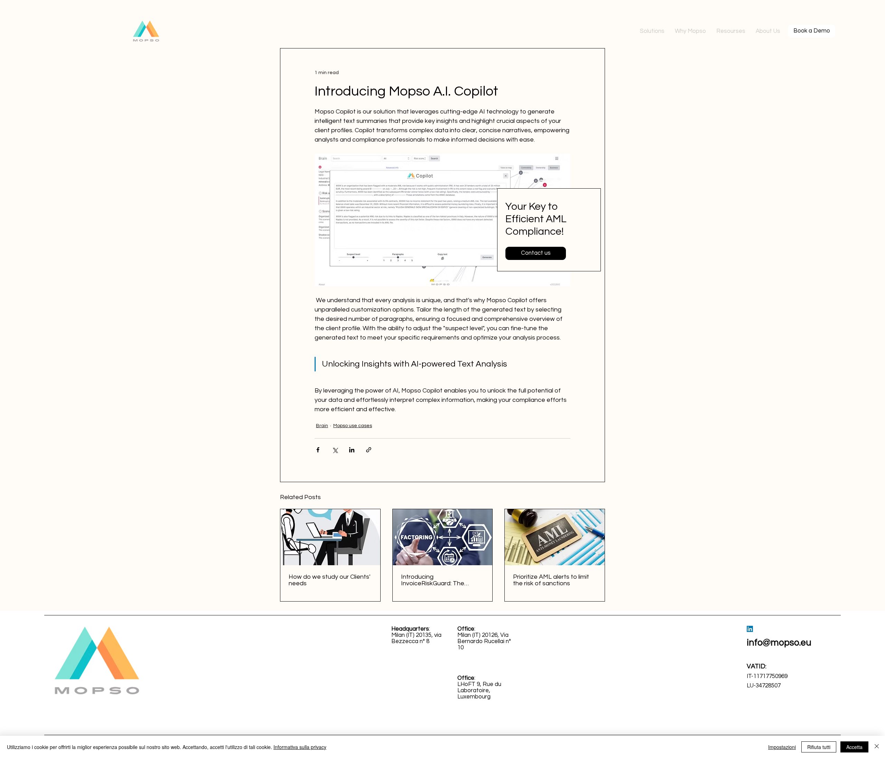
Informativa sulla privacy (299, 746)
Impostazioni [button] (782, 746)
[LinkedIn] (750, 629)
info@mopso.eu (779, 643)
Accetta (854, 746)
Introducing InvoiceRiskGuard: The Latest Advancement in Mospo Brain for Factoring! (438, 580)
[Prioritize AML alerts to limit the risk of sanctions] (555, 537)
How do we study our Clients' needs (329, 580)
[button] (652, 31)
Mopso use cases (352, 425)
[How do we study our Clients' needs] (330, 537)
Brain (322, 425)
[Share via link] (368, 449)
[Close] (877, 746)
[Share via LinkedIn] (351, 449)
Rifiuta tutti (818, 746)
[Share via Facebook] (318, 449)
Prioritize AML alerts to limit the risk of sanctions (551, 580)
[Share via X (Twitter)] (335, 449)
